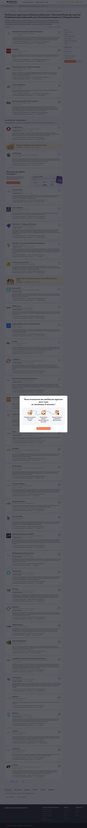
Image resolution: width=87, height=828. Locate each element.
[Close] (65, 397)
